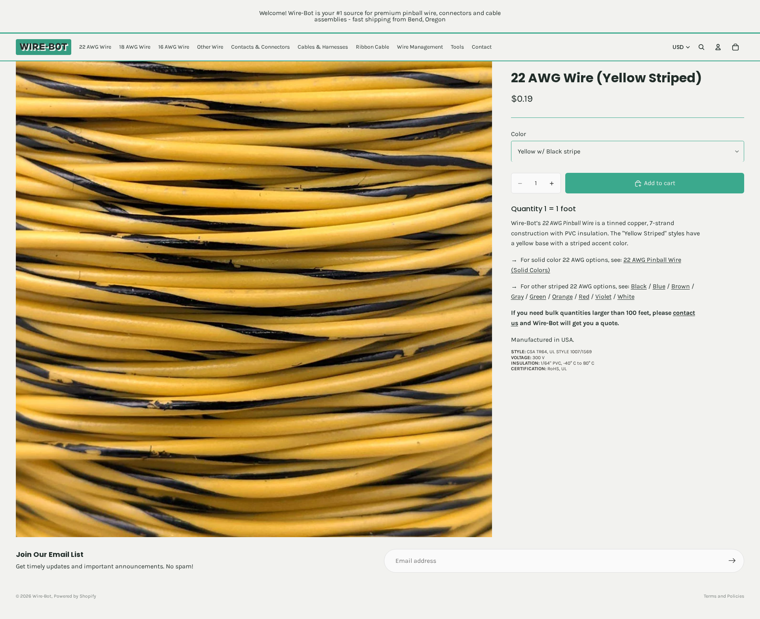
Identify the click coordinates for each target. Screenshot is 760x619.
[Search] (701, 47)
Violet (603, 296)
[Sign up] (732, 561)
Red (584, 296)
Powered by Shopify (75, 596)
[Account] (718, 47)
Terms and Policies (724, 596)
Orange (562, 296)
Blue (659, 286)
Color (518, 134)
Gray (517, 296)
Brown (680, 286)
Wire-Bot (41, 596)
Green (538, 296)
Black (639, 286)
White (626, 296)
